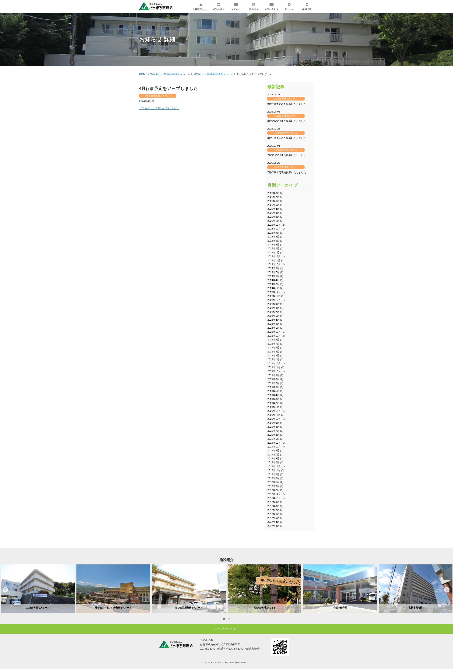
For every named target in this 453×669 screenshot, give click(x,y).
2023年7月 (273, 312)
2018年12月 (274, 466)
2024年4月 (273, 280)
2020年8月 (273, 426)
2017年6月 (273, 514)
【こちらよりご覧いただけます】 (159, 108)
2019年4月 (273, 458)
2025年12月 (274, 224)
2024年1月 (273, 288)
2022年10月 (274, 335)
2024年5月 (273, 276)
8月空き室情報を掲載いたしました (286, 121)
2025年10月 (274, 228)
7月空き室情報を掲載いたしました (286, 155)
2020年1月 (273, 438)
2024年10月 (274, 264)
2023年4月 (273, 319)
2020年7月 (273, 430)
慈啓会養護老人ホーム (157, 95)
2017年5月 (273, 517)
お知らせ (236, 9)
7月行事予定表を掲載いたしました (286, 172)
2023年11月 (273, 296)
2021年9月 (273, 375)
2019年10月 (274, 446)
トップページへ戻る (227, 628)
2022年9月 (273, 339)
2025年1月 (273, 252)
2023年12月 (274, 292)
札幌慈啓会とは (201, 9)
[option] (38, 588)
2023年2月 (273, 323)
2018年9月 (273, 474)
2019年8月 (273, 450)
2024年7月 (273, 272)
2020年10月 (274, 418)
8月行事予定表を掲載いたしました (286, 138)
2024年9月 (273, 268)
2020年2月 (273, 434)
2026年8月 (273, 193)
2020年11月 (273, 415)
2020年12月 (274, 410)
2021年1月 (273, 407)
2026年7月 (273, 197)
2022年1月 (273, 359)
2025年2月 (273, 248)
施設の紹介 (218, 9)
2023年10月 (274, 299)
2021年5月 (273, 391)
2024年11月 (273, 260)
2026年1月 (273, 220)
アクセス (289, 9)
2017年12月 (274, 494)
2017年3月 (273, 525)
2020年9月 (273, 422)
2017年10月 (274, 498)
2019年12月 (274, 442)
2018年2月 (273, 490)
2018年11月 (273, 470)
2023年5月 (273, 315)
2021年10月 (274, 371)
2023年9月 (273, 304)
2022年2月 (273, 355)
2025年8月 (273, 236)
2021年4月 (273, 395)
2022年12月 (274, 331)
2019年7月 (273, 454)
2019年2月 (273, 462)
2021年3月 (273, 399)
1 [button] (224, 619)
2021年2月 (273, 403)
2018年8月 (273, 478)
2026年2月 (273, 216)
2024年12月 (274, 256)
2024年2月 (273, 284)
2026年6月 (273, 201)
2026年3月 (273, 212)
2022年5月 (273, 347)
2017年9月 (273, 502)
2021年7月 (273, 383)
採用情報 (306, 9)
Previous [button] (5, 589)
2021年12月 (274, 363)
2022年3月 (273, 351)
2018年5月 (273, 482)
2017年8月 (273, 506)
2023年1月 (273, 327)
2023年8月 (273, 307)
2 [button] (229, 619)
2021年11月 (273, 367)
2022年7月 (273, 343)
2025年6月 (273, 240)
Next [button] (446, 589)
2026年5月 (273, 204)
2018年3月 (273, 486)
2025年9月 (273, 232)
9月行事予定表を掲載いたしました (286, 103)
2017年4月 (273, 521)
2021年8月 (273, 379)
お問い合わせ (271, 9)
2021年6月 (273, 387)
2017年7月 (273, 510)
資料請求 (253, 9)
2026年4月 (273, 208)
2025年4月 (273, 244)
